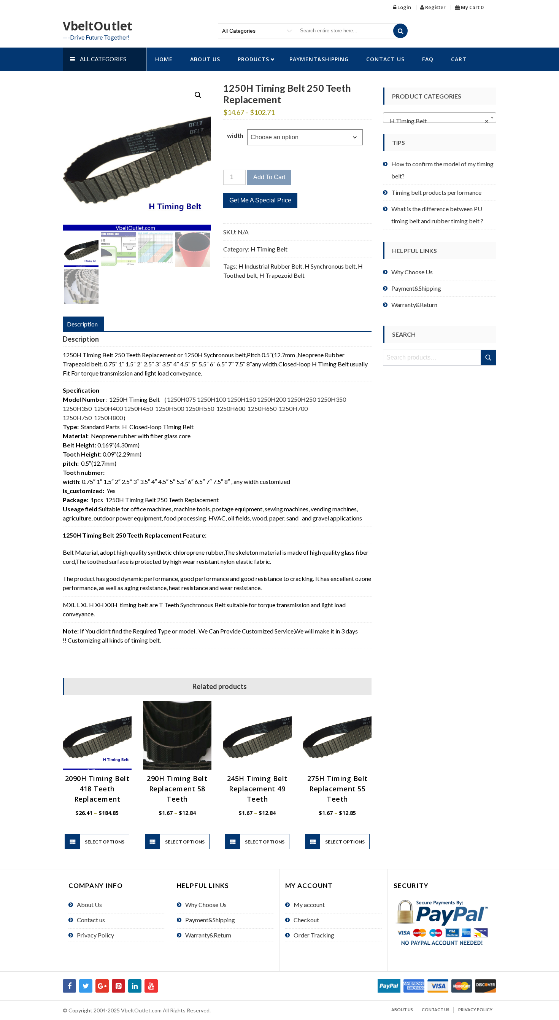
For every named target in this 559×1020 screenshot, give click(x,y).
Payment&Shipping (319, 59)
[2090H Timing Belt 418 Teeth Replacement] (97, 735)
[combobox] (439, 117)
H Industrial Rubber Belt (270, 266)
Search (489, 358)
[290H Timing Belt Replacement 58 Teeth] (177, 735)
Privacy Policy (95, 935)
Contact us (385, 59)
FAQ (428, 59)
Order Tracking (314, 935)
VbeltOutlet (97, 26)
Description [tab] (82, 324)
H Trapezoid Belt (282, 275)
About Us (205, 59)
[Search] (400, 30)
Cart (459, 59)
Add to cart (269, 177)
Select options (104, 842)
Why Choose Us (412, 271)
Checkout (306, 919)
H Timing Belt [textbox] (437, 120)
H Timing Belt (269, 249)
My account (309, 904)
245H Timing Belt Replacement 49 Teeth (257, 789)
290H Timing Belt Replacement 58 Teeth (177, 789)
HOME (164, 59)
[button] (198, 95)
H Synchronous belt (330, 266)
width (235, 135)
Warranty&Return (414, 304)
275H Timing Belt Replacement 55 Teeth (337, 789)
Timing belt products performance (436, 192)
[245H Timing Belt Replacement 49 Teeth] (257, 735)
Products (253, 59)
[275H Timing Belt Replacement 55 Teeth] (337, 735)
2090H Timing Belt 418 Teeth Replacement (97, 789)
